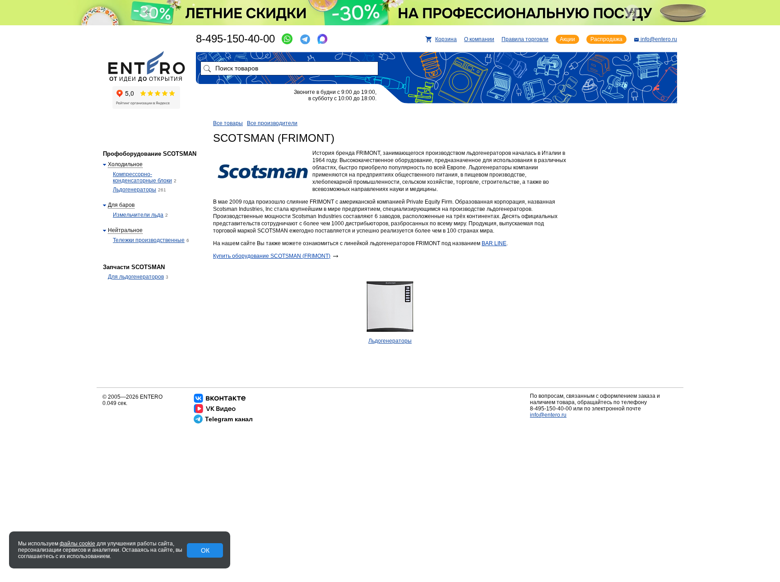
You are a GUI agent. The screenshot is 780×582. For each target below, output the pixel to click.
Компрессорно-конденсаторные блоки (142, 177)
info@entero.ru (548, 415)
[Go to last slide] (147, 12)
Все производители (272, 123)
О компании (479, 39)
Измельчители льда (138, 215)
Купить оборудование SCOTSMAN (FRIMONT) (271, 256)
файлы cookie (77, 543)
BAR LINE (494, 243)
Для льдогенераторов (136, 277)
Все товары (228, 123)
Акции (567, 39)
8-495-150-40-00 (235, 39)
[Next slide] (632, 12)
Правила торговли (524, 39)
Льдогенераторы (390, 341)
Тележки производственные (149, 240)
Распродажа (606, 39)
